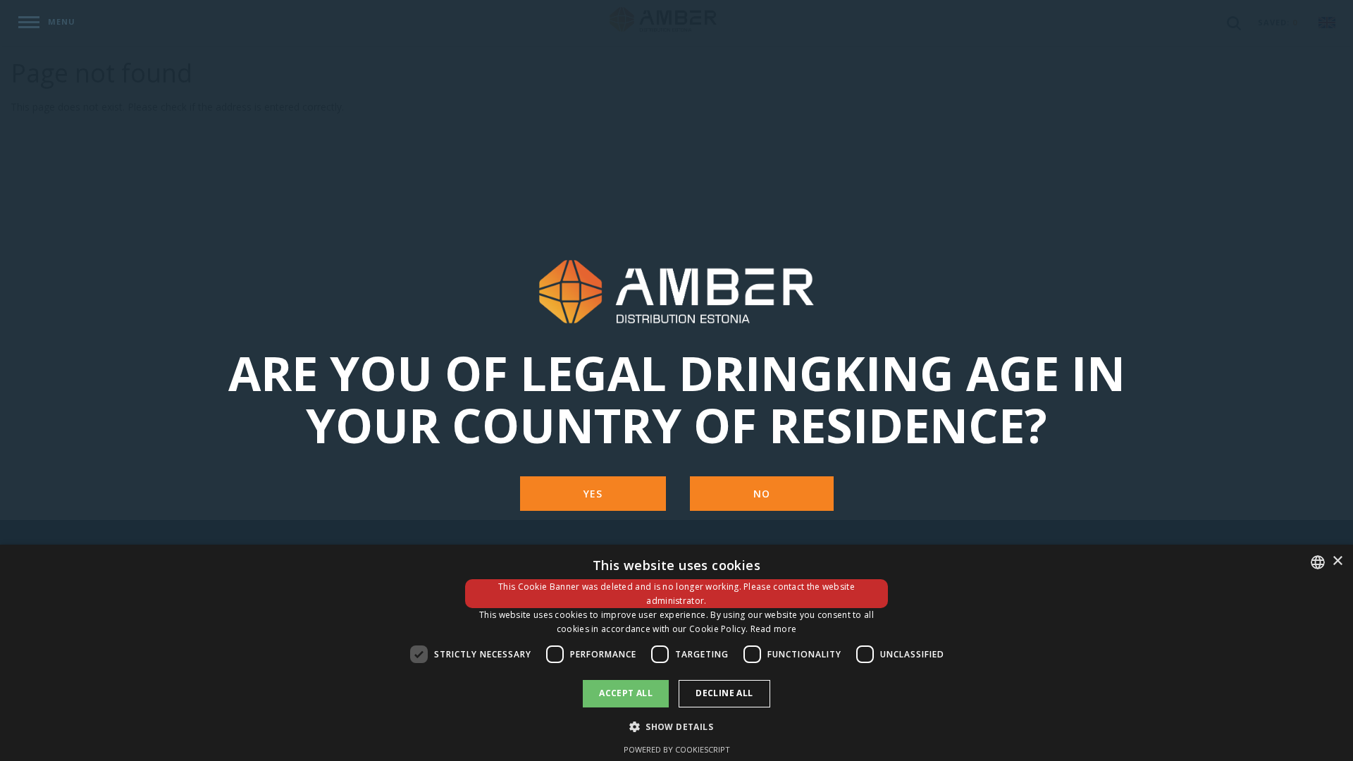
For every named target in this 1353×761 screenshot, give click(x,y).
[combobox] (1318, 562)
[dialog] (676, 653)
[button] (676, 726)
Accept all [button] (626, 693)
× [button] (1337, 561)
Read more (773, 629)
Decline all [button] (724, 693)
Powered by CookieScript (677, 749)
